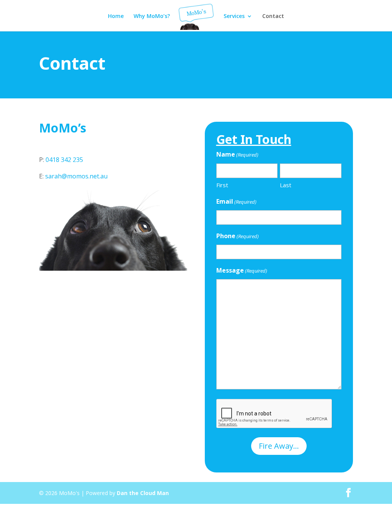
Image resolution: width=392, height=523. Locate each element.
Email (236, 201)
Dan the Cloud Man (143, 493)
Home (116, 16)
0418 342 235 (64, 159)
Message (241, 270)
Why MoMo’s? (152, 16)
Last (285, 185)
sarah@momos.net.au (76, 176)
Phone (237, 236)
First (222, 185)
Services (234, 16)
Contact (273, 16)
